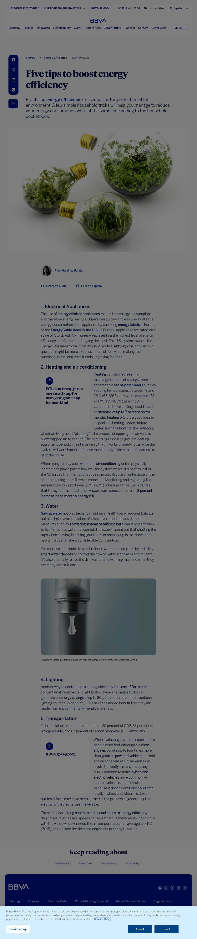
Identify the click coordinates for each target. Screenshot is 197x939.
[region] (98, 922)
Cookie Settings (18, 929)
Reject (166, 929)
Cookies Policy (102, 919)
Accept (140, 929)
